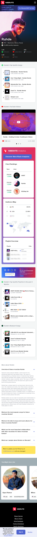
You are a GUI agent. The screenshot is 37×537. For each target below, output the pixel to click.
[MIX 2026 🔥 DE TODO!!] (7, 310)
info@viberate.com (8, 451)
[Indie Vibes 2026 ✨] (7, 304)
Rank (8, 169)
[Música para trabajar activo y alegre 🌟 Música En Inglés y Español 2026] (7, 317)
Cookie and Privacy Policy (9, 535)
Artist (15, 169)
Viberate (7, 2)
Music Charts (18, 518)
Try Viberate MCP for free (26, 8)
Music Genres (18, 516)
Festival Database (18, 524)
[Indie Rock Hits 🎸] (7, 298)
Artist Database (18, 521)
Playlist (9, 246)
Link (20, 250)
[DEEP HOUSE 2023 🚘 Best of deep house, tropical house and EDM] (7, 292)
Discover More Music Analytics (17, 157)
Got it (21, 532)
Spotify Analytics (19, 526)
